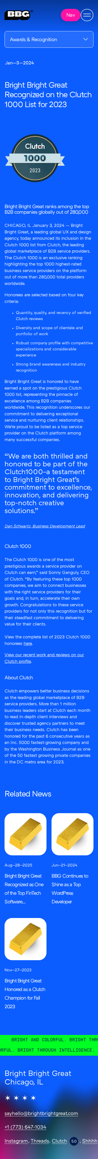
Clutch (59, 1141)
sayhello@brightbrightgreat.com (41, 1114)
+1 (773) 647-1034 (25, 1127)
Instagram (16, 1141)
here (28, 644)
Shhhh (89, 1141)
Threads (40, 1141)
